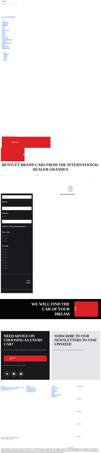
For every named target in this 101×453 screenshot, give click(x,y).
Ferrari (3, 35)
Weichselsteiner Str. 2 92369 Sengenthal (9, 389)
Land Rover (5, 25)
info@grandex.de (5, 387)
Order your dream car (75, 309)
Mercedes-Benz (5, 30)
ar (5, 1)
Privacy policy (56, 394)
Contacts (5, 38)
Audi (3, 26)
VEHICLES (30, 388)
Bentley (6, 208)
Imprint (54, 396)
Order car (5, 46)
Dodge (3, 31)
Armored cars (6, 43)
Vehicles (5, 24)
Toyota (3, 28)
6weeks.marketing (9, 438)
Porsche (4, 32)
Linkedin (79, 436)
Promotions (6, 48)
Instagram (79, 398)
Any (5, 221)
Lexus (3, 29)
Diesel (5, 238)
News (4, 41)
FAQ (3, 45)
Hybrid (6, 241)
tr (6, 1)
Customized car (7, 39)
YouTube (79, 423)
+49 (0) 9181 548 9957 (14, 387)
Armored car (30, 391)
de (2, 1)
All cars (4, 36)
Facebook (79, 411)
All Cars (24, 154)
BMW (3, 34)
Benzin (6, 235)
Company (5, 22)
